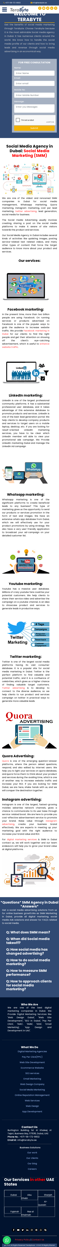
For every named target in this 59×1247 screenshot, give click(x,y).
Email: (17, 78)
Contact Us (38, 1239)
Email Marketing (32, 1078)
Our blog (32, 1163)
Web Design (32, 1106)
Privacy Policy (22, 1239)
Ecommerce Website (32, 1067)
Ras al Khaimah (27, 1213)
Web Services (32, 1100)
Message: (19, 101)
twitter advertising (26, 211)
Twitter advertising (13, 688)
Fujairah (14, 1211)
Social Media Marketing (32, 1089)
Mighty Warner (49, 1245)
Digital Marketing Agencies (32, 1051)
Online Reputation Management (32, 1095)
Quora (5, 761)
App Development (32, 1111)
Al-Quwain (42, 1203)
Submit (34, 128)
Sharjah (47, 1194)
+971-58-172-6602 (30, 1136)
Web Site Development (32, 1062)
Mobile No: (19, 89)
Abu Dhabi (26, 1196)
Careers (32, 1169)
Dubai (13, 1194)
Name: (17, 67)
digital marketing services (22, 839)
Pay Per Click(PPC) (32, 1056)
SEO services (32, 1073)
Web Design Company (32, 1084)
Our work (32, 1152)
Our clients (32, 1158)
